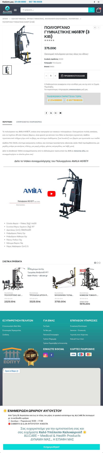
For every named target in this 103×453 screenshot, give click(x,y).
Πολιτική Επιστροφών (51, 334)
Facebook (46, 113)
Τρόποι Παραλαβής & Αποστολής (55, 343)
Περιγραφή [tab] (7, 122)
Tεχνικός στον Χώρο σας (79, 334)
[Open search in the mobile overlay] (57, 9)
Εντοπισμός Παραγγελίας (12, 330)
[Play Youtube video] (51, 194)
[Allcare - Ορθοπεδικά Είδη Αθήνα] (6, 10)
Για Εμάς (46, 326)
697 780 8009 (35, 2)
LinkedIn (51, 113)
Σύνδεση (6, 334)
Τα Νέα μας (47, 330)
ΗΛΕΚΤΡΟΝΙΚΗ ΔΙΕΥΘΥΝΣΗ (60, 113)
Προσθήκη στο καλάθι (74, 76)
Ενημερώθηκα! (52, 446)
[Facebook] (94, 2)
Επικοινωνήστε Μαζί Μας (12, 326)
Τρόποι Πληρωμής (49, 339)
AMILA (52, 67)
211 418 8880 (15, 2)
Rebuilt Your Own (77, 339)
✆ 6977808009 (74, 100)
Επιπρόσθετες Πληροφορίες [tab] (29, 122)
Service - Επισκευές (78, 330)
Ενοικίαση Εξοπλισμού (78, 326)
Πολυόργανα (57, 63)
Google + (56, 113)
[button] (95, 262)
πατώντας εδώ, (80, 151)
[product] (14, 278)
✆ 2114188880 (55, 100)
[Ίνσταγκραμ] (98, 2)
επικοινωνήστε (75, 89)
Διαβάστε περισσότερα (71, 271)
